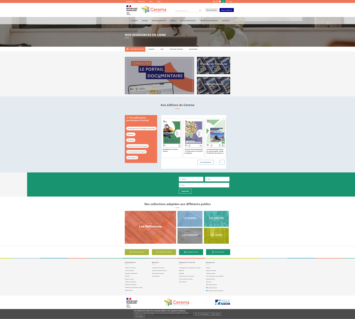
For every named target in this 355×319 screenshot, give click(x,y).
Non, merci (216, 314)
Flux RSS (127, 276)
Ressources (141, 1)
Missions (145, 20)
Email (183, 185)
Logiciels (151, 49)
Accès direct (129, 1)
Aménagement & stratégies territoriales (141, 128)
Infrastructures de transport (137, 146)
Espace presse (129, 290)
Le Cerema (134, 20)
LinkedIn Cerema (212, 287)
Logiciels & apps (210, 279)
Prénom (184, 179)
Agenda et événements (131, 273)
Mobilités (131, 140)
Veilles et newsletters (130, 281)
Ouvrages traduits (176, 49)
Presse (158, 1)
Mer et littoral (183, 281)
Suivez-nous (219, 252)
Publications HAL (210, 273)
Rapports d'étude (211, 270)
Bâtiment (131, 134)
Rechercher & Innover (158, 273)
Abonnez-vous (192, 252)
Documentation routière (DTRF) (214, 276)
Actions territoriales (188, 20)
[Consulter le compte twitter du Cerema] (217, 1)
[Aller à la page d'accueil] (152, 8)
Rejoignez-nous (138, 252)
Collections (193, 49)
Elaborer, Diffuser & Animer (159, 270)
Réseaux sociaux (129, 279)
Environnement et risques (186, 279)
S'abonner (185, 191)
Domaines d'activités (159, 20)
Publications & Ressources (209, 20)
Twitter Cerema (212, 284)
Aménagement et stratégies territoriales (189, 267)
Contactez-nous (165, 252)
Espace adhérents (226, 10)
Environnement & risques (136, 152)
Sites (151, 1)
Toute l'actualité (129, 270)
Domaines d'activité (137, 49)
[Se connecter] (223, 1)
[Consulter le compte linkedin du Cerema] (214, 1)
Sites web (208, 281)
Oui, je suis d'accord (201, 314)
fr (227, 1)
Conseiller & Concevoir (158, 267)
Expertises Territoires (130, 284)
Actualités (226, 20)
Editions (208, 267)
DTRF (162, 49)
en (231, 1)
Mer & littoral (132, 158)
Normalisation (156, 276)
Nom (209, 179)
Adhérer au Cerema (130, 267)
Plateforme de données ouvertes (133, 287)
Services (173, 20)
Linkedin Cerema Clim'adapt (215, 290)
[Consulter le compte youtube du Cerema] (220, 1)
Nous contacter (212, 10)
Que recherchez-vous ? (181, 10)
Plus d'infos (139, 316)
